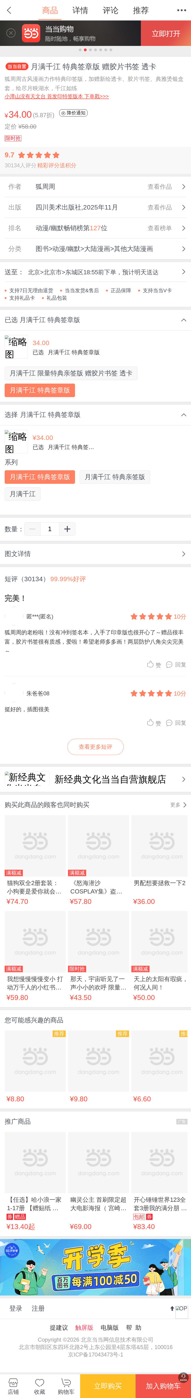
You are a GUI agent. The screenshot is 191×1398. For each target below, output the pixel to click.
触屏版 (84, 1327)
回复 (180, 664)
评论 (111, 10)
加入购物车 (163, 1386)
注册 (38, 1308)
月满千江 (23, 494)
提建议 (59, 1327)
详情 (80, 10)
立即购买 (108, 1386)
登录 (15, 1308)
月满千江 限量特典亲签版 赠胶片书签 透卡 (71, 373)
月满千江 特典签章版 (40, 390)
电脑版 (110, 1327)
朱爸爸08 (38, 693)
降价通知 (75, 112)
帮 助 (133, 1327)
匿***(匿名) (40, 616)
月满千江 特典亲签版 (115, 477)
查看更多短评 (95, 747)
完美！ (16, 598)
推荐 (141, 10)
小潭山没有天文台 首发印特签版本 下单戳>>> (57, 96)
